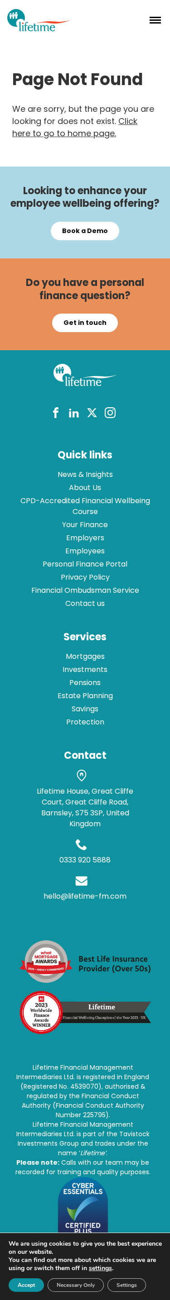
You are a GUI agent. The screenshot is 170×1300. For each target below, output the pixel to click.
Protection (85, 722)
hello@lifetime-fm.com (85, 896)
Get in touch (85, 322)
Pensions (85, 682)
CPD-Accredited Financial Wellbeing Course (85, 506)
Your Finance (85, 524)
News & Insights (85, 474)
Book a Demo (85, 230)
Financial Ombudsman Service (85, 590)
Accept (26, 1285)
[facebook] (55, 414)
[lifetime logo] (39, 28)
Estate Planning (85, 695)
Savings (85, 709)
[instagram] (110, 414)
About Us (85, 487)
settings (100, 1268)
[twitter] (92, 414)
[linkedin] (73, 414)
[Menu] (155, 20)
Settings (127, 1285)
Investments (85, 669)
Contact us (85, 603)
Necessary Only (76, 1285)
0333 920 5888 (85, 860)
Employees (85, 551)
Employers (85, 538)
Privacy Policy (85, 577)
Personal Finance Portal (85, 564)
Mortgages (85, 656)
